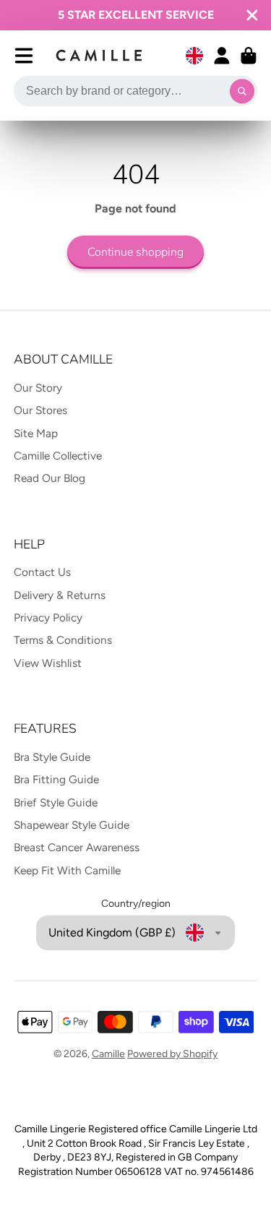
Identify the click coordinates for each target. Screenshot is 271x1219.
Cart (248, 55)
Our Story (38, 388)
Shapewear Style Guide (71, 825)
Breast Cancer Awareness (76, 847)
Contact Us (42, 572)
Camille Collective (58, 455)
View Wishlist (48, 663)
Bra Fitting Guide (56, 779)
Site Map (36, 433)
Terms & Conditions (63, 640)
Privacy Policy (48, 617)
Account (222, 55)
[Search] (242, 91)
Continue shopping (135, 252)
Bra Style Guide (52, 757)
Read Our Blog (49, 478)
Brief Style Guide (56, 802)
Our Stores (40, 410)
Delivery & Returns (60, 595)
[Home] (99, 56)
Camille (108, 1054)
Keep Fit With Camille (67, 870)
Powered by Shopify (172, 1054)
